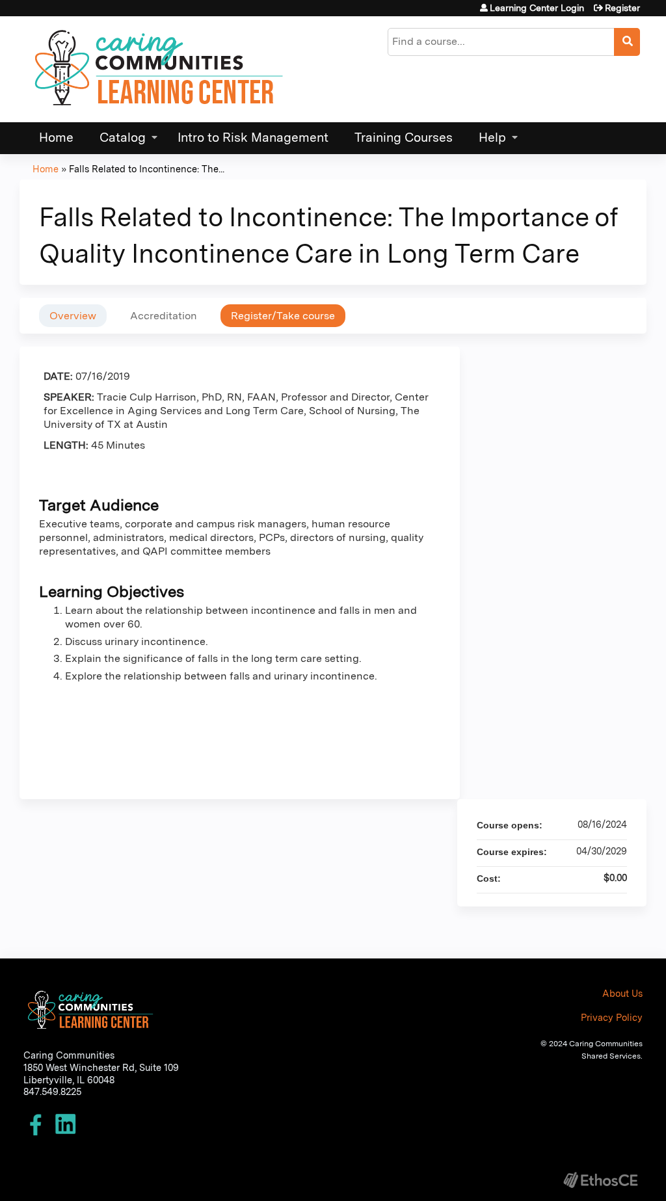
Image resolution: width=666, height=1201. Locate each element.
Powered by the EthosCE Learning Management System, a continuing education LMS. (600, 1179)
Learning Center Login (537, 7)
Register (622, 7)
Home (56, 137)
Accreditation (163, 316)
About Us (622, 993)
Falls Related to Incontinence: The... (146, 168)
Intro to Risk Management (253, 137)
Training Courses (403, 137)
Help (492, 137)
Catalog (123, 137)
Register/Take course (283, 316)
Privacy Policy (612, 1017)
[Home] (159, 69)
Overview (72, 316)
